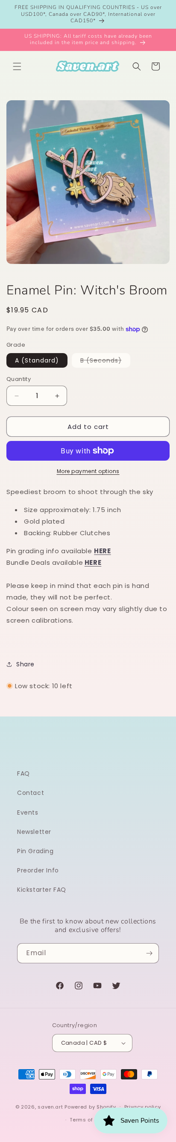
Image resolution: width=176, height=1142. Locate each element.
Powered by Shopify (90, 1106)
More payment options (88, 471)
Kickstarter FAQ (41, 889)
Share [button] (25, 664)
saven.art (50, 1106)
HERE (93, 562)
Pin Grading (35, 851)
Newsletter (34, 831)
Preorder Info (38, 870)
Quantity (18, 379)
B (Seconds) (105, 362)
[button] (17, 66)
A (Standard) (37, 360)
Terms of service (92, 1119)
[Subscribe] (149, 953)
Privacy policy (142, 1106)
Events (27, 812)
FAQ (23, 773)
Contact (30, 792)
